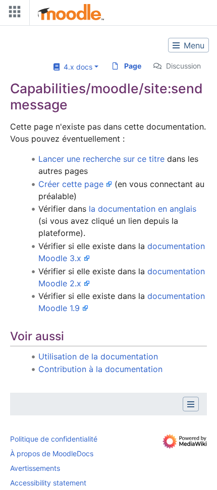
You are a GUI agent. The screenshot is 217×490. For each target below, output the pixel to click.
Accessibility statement (48, 482)
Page (132, 66)
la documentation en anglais (142, 209)
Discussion (183, 66)
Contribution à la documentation (100, 369)
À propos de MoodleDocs (51, 453)
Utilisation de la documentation (98, 356)
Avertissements (35, 468)
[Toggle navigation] (12, 14)
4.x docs (76, 67)
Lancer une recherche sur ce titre (101, 159)
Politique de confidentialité (53, 439)
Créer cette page (70, 184)
